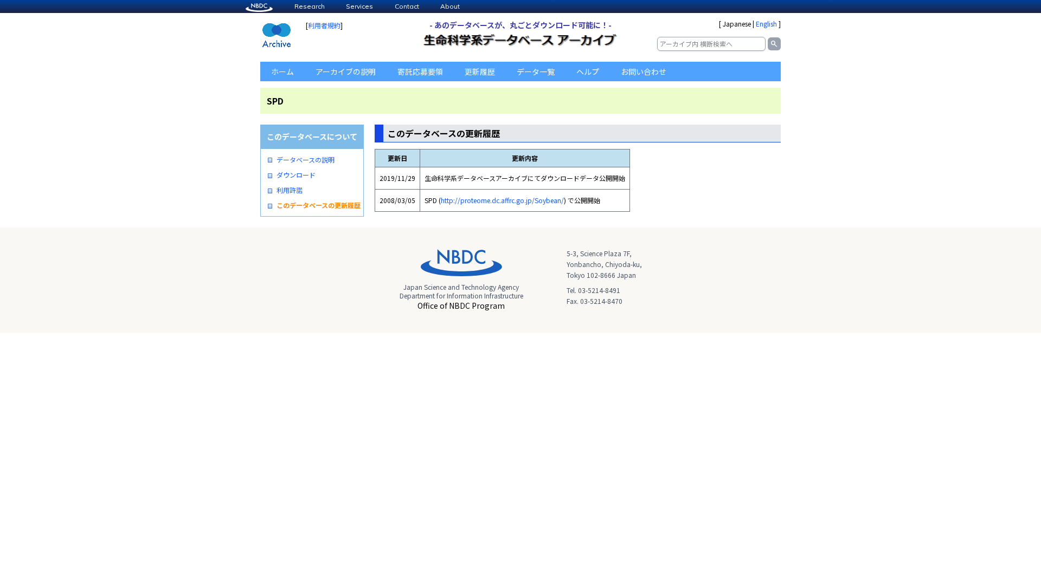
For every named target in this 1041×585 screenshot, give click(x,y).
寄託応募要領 (420, 71)
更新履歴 (480, 71)
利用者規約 (324, 25)
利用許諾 (290, 190)
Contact (407, 6)
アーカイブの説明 (346, 71)
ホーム (282, 71)
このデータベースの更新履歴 (319, 205)
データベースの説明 (306, 159)
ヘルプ (587, 71)
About (450, 6)
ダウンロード (296, 175)
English (766, 23)
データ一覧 (536, 71)
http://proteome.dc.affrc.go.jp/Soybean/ (502, 200)
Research (309, 6)
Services (359, 6)
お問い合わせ (643, 71)
